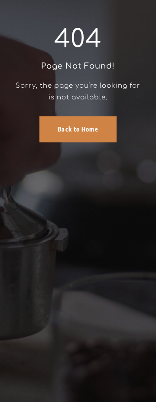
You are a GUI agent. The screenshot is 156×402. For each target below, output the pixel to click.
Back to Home (78, 129)
